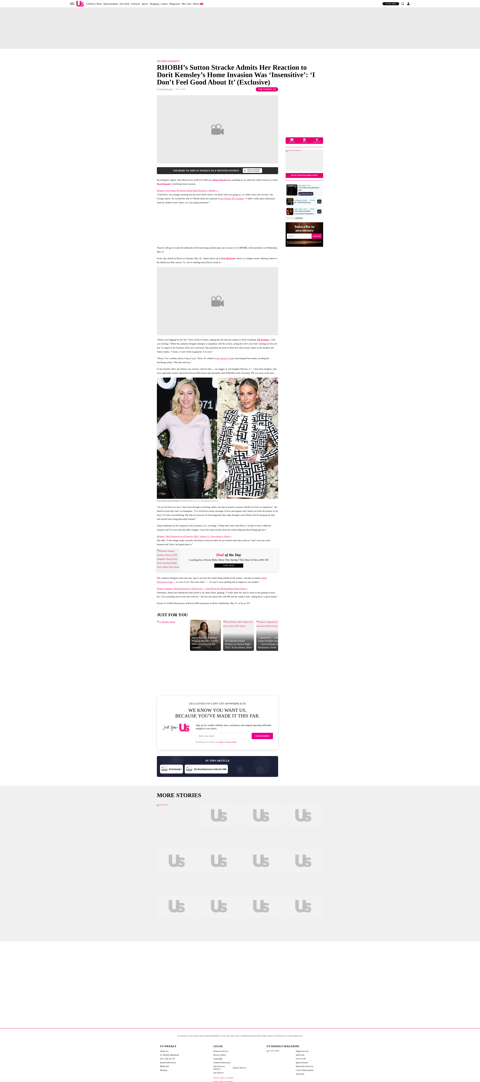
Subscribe (390, 4)
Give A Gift (301, 1059)
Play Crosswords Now (304, 175)
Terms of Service (220, 1051)
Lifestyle (135, 3)
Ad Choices (218, 1073)
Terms (221, 742)
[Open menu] (72, 3)
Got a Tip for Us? (167, 1059)
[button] (402, 3)
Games (164, 3)
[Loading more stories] (177, 823)
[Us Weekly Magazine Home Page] (80, 4)
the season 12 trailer (225, 358)
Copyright (217, 1059)
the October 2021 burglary (232, 198)
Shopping (154, 3)
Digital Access (302, 1051)
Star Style (125, 3)
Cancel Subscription (305, 1070)
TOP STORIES (265, 89)
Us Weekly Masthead (169, 1055)
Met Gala (186, 3)
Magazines (174, 3)
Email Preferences (168, 1062)
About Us (164, 1051)
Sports (145, 3)
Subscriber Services (304, 1066)
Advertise (300, 1074)
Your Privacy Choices (219, 1067)
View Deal (228, 565)
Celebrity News (94, 3)
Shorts (196, 3)
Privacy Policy (232, 742)
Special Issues (302, 1062)
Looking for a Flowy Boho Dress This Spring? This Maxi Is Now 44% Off (228, 559)
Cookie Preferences (222, 1062)
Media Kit (164, 1066)
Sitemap (163, 1070)
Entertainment (111, 3)
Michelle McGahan (166, 89)
